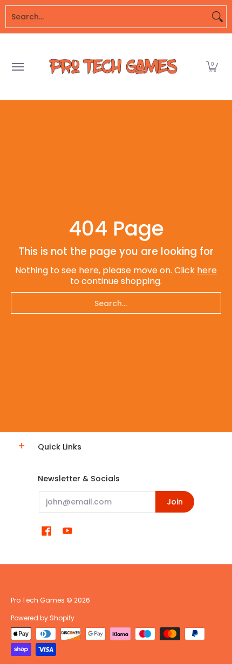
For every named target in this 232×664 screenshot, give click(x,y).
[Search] (217, 16)
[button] (212, 66)
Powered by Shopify (42, 617)
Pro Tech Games (38, 600)
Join (175, 501)
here (207, 270)
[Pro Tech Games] (113, 66)
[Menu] (17, 66)
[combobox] (107, 16)
